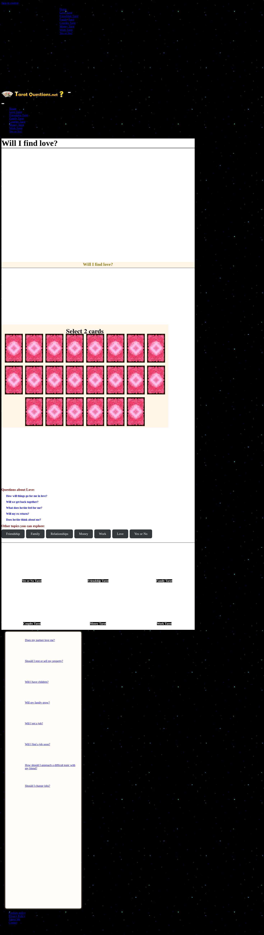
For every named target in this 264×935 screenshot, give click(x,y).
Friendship (13, 534)
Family (35, 534)
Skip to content (9, 2)
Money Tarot (67, 26)
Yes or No (140, 534)
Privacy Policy (17, 916)
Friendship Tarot (69, 16)
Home (63, 9)
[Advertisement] (132, 63)
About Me (14, 919)
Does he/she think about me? (23, 519)
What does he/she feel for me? (24, 507)
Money (83, 534)
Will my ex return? (17, 513)
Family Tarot (67, 19)
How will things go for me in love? (26, 495)
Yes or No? (66, 33)
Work (102, 534)
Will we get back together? (22, 501)
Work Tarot (66, 29)
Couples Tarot (68, 22)
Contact (13, 922)
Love (120, 534)
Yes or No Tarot (31, 580)
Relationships (59, 534)
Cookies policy (17, 912)
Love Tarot (66, 12)
